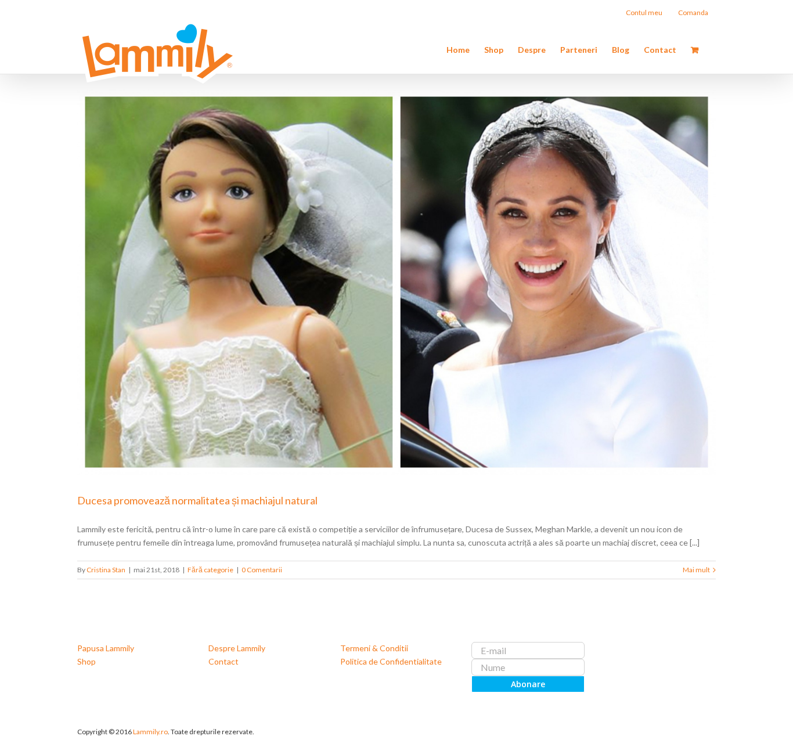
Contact (223, 661)
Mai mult (696, 569)
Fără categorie (210, 569)
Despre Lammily (236, 648)
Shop (86, 661)
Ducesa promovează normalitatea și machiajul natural (197, 500)
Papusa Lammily (105, 648)
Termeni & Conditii (374, 648)
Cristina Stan (105, 569)
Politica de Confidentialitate (391, 661)
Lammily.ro (150, 731)
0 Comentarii (261, 569)
